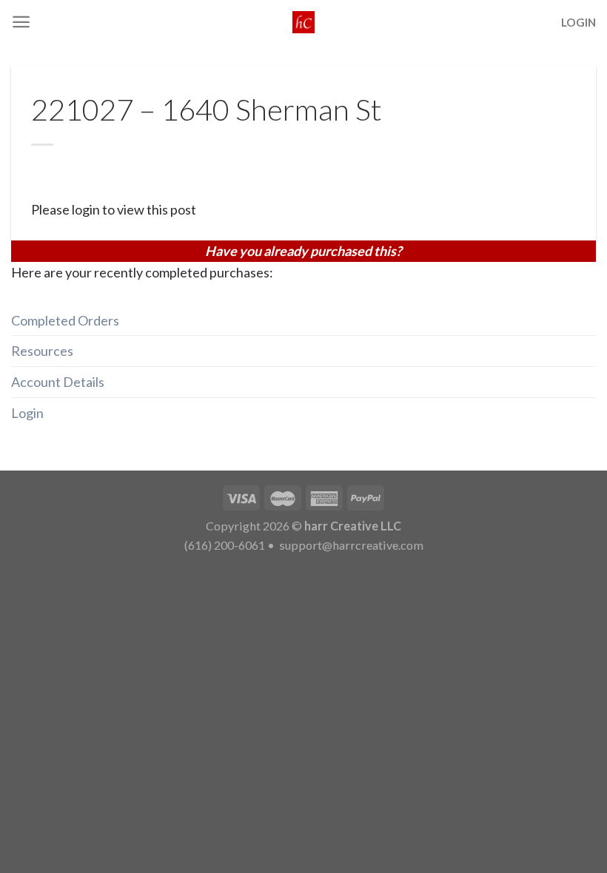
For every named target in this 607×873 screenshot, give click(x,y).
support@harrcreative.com (350, 545)
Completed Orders (65, 320)
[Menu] (21, 21)
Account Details (57, 382)
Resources (42, 351)
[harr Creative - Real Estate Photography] (303, 22)
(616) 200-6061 (224, 545)
